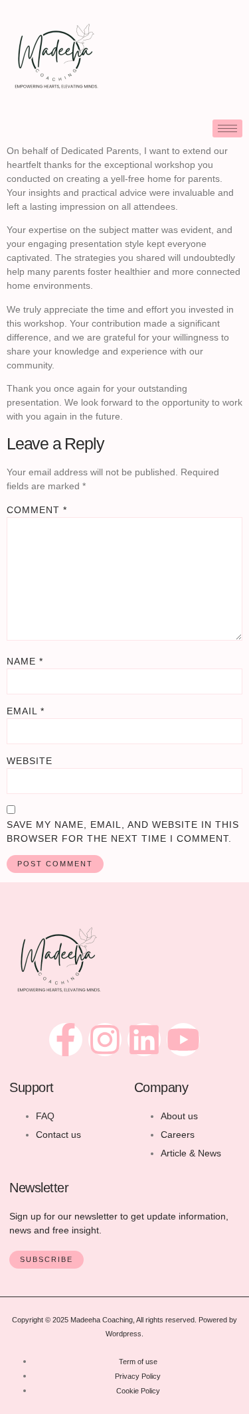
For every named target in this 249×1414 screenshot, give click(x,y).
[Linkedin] (144, 1039)
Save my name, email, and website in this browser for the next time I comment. (123, 831)
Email (25, 711)
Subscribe (46, 1259)
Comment (37, 510)
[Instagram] (105, 1039)
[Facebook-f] (65, 1039)
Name (25, 661)
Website (29, 760)
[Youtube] (183, 1039)
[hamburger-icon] (227, 128)
